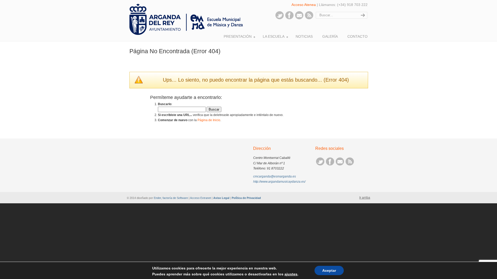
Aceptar (329, 270)
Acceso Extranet (200, 197)
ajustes (290, 274)
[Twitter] (279, 18)
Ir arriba (364, 197)
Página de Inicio (209, 120)
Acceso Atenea (303, 5)
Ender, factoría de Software (171, 197)
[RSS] (309, 18)
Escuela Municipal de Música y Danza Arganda (187, 19)
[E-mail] (299, 18)
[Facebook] (289, 18)
